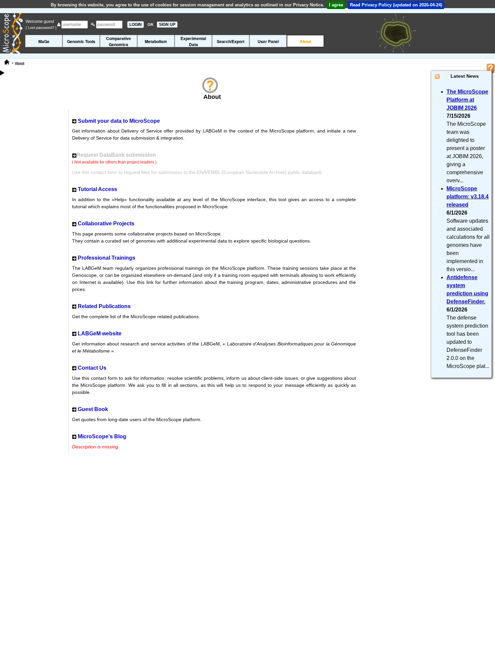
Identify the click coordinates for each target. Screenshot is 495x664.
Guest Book (93, 409)
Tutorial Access (97, 189)
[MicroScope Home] (6, 62)
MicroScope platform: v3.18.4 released (468, 197)
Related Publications (104, 306)
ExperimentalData (193, 41)
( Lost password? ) (41, 28)
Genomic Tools (81, 41)
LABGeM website (100, 333)
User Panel (268, 41)
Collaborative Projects (106, 223)
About (305, 41)
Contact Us (92, 368)
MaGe (44, 41)
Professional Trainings (106, 258)
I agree (336, 4)
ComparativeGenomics (118, 41)
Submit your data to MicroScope (119, 121)
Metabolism (156, 41)
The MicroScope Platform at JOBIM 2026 (467, 100)
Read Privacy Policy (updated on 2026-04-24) (396, 4)
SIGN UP (167, 24)
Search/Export (230, 41)
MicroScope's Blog (102, 436)
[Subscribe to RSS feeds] (437, 76)
